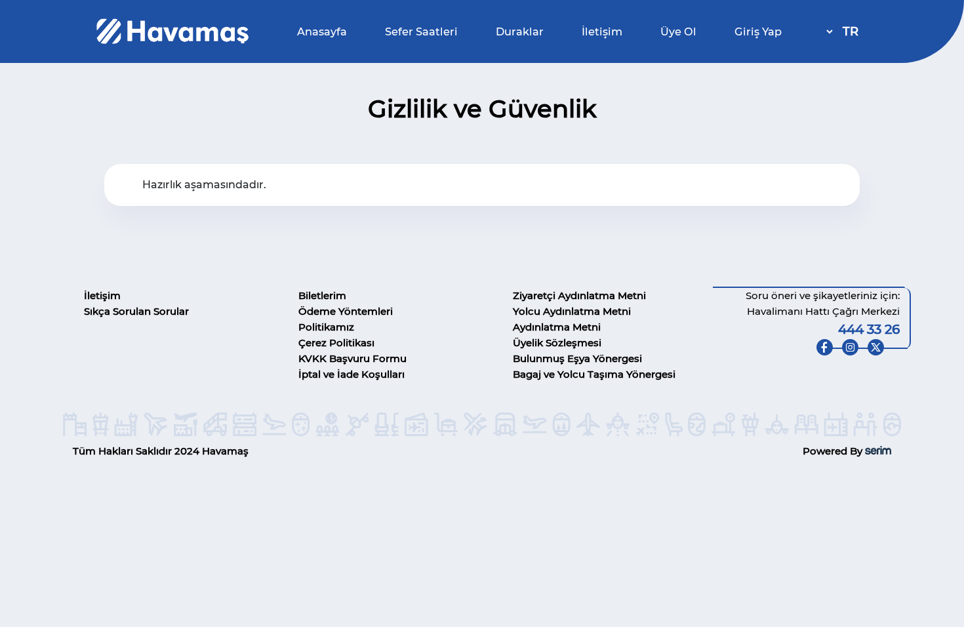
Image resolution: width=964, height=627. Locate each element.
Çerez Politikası (336, 342)
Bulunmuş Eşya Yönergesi (577, 358)
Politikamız (326, 327)
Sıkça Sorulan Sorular (136, 311)
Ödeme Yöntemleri (345, 311)
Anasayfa (322, 31)
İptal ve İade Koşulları (351, 374)
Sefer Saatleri (421, 31)
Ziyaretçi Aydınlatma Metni (579, 295)
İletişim (602, 31)
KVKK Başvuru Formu (352, 358)
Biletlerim (322, 295)
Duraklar (520, 31)
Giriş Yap (758, 31)
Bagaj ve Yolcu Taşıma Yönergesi (594, 374)
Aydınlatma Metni (557, 327)
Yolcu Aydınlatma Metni (572, 311)
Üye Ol (678, 31)
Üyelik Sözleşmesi (557, 342)
